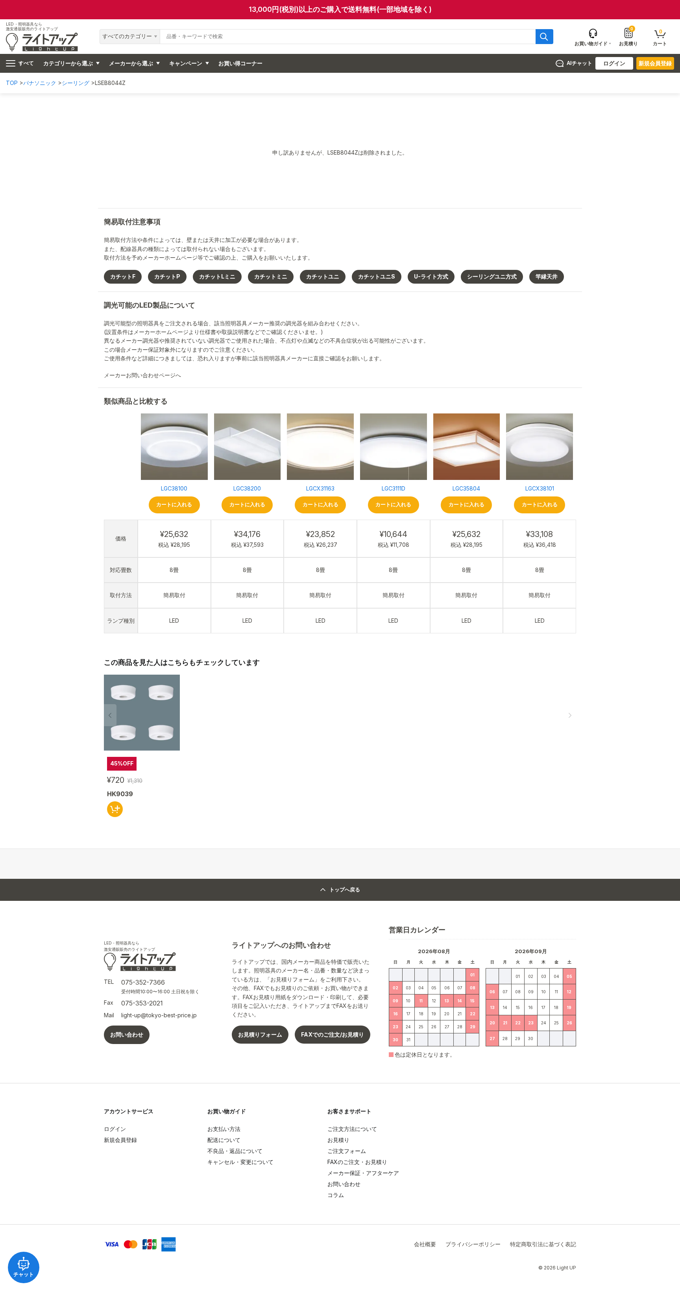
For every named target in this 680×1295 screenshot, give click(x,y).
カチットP (167, 276)
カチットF (122, 276)
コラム (335, 1195)
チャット (23, 1274)
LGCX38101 (539, 488)
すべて (26, 63)
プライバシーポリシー (473, 1244)
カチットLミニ (217, 276)
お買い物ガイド (226, 1111)
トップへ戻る (344, 890)
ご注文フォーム (346, 1150)
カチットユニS (376, 276)
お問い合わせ (126, 1034)
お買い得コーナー (240, 63)
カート (660, 37)
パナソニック (39, 82)
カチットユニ (322, 276)
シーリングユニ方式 (492, 276)
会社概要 (425, 1244)
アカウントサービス (128, 1111)
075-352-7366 (143, 982)
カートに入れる (174, 504)
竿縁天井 (547, 276)
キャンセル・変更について (240, 1161)
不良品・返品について (234, 1150)
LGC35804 (466, 488)
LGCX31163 (320, 488)
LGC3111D (393, 488)
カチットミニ (270, 276)
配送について (223, 1139)
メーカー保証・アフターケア (363, 1173)
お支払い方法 (223, 1128)
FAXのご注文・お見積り (357, 1161)
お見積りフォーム (260, 1034)
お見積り (628, 36)
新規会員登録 (655, 63)
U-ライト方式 (431, 276)
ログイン (614, 63)
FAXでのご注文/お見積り (332, 1034)
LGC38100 (174, 488)
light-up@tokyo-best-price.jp (159, 1015)
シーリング (75, 82)
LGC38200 (247, 488)
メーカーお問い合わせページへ (143, 375)
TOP (12, 82)
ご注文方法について (352, 1128)
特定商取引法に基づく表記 (543, 1244)
